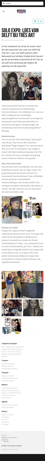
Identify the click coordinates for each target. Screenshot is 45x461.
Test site (6, 441)
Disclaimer (5, 440)
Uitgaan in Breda (7, 366)
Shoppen (5, 372)
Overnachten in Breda (9, 369)
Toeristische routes (8, 395)
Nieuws (4, 411)
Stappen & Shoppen (9, 343)
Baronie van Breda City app (11, 352)
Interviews (5, 422)
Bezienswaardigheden (9, 388)
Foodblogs (5, 417)
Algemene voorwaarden (9, 437)
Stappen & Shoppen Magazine (12, 349)
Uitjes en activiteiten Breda (11, 393)
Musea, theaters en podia (11, 390)
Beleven (5, 385)
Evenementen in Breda (9, 405)
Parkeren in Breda (8, 381)
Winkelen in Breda (8, 376)
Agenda (4, 401)
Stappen (5, 360)
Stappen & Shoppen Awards (11, 354)
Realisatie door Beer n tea (10, 450)
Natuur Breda (6, 398)
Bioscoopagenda (8, 407)
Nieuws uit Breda (7, 415)
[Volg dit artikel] (35, 21)
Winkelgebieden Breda (10, 378)
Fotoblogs (5, 424)
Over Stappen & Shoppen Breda (13, 347)
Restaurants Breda (8, 364)
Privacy (4, 435)
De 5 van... (5, 419)
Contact (4, 356)
